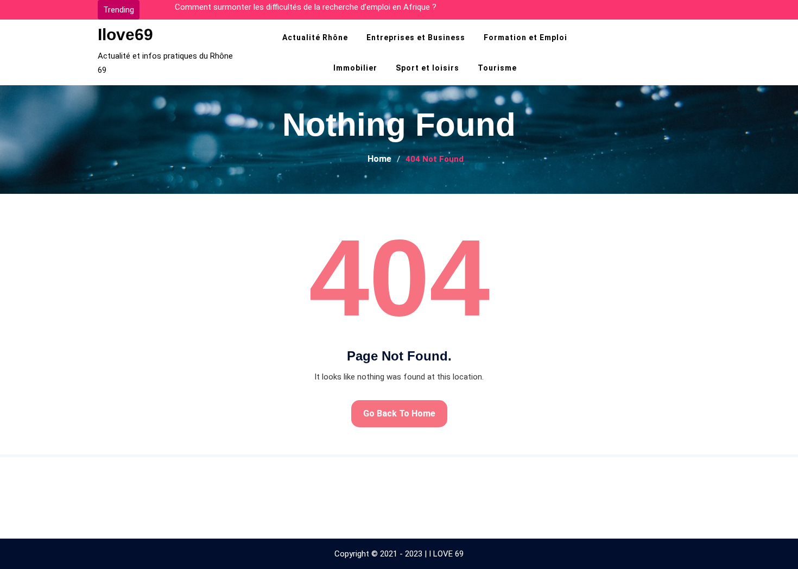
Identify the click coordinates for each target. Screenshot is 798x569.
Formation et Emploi (525, 37)
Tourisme (497, 68)
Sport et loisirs (427, 68)
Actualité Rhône (315, 37)
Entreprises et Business (415, 37)
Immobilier (355, 68)
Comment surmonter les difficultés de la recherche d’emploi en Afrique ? (305, 7)
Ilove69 (125, 34)
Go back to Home (399, 413)
